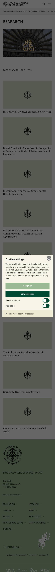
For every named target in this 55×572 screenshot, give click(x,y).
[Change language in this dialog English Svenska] (49, 259)
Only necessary (27, 293)
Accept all (27, 285)
